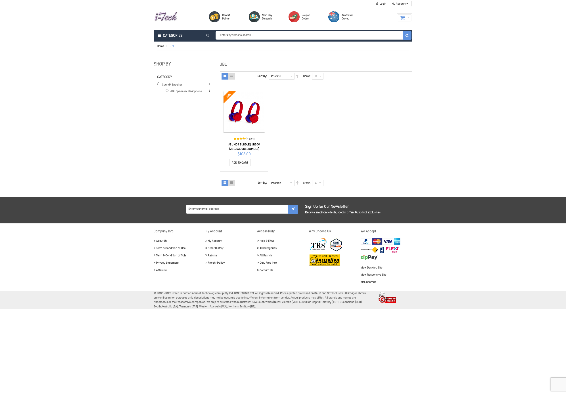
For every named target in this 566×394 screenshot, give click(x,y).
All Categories (268, 248)
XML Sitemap (368, 282)
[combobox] (313, 35)
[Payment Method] (369, 250)
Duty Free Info (268, 263)
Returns (212, 255)
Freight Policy (216, 263)
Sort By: (262, 76)
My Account (215, 241)
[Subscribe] (293, 209)
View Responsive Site (373, 275)
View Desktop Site (371, 268)
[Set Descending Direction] (297, 76)
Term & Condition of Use (171, 248)
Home (160, 46)
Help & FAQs (267, 241)
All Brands (266, 255)
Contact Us (266, 270)
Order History (216, 248)
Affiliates (161, 270)
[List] (231, 76)
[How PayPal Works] (380, 241)
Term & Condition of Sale (171, 255)
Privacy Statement (167, 263)
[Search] (407, 35)
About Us (161, 241)
